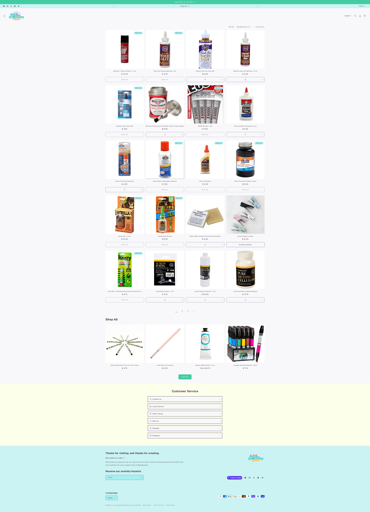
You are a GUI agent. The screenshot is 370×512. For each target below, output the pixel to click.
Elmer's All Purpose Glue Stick (124, 181)
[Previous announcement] (113, 6)
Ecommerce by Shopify (134, 505)
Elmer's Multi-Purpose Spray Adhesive (165, 181)
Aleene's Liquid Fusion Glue (124, 126)
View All (185, 377)
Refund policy (147, 505)
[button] (4, 15)
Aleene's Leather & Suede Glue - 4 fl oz (245, 71)
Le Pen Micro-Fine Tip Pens (164, 365)
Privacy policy (170, 505)
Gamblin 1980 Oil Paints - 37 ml (205, 365)
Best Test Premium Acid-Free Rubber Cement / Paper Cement (165, 126)
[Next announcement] (257, 6)
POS (122, 505)
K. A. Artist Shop (116, 505)
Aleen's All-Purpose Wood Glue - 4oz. (164, 71)
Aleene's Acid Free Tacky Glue (205, 71)
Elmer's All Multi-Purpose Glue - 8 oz (245, 126)
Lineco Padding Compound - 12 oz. (205, 291)
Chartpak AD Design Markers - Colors (245, 365)
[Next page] (193, 311)
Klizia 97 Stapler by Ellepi (245, 236)
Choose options (245, 245)
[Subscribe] (141, 477)
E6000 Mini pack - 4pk (205, 126)
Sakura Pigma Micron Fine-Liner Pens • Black (125, 365)
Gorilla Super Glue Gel (165, 236)
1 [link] (176, 311)
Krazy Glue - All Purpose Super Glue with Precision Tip (124, 291)
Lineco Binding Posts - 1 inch (165, 291)
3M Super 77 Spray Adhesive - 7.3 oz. (124, 71)
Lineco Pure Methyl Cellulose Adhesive (245, 291)
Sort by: (231, 27)
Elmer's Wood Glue (205, 181)
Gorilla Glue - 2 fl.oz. (124, 236)
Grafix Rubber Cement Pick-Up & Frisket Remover (205, 236)
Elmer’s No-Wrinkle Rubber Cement (245, 181)
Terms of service (158, 505)
